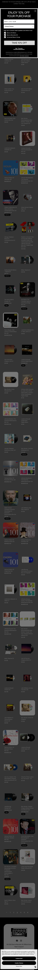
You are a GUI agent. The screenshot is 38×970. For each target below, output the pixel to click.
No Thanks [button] (19, 48)
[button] (35, 11)
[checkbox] (19, 33)
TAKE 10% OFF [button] (19, 42)
